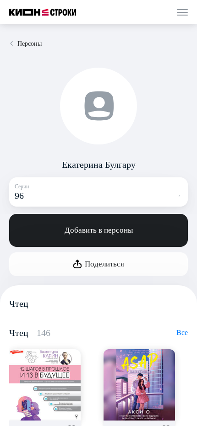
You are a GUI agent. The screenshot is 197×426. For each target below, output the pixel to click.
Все (182, 332)
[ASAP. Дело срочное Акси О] (139, 385)
